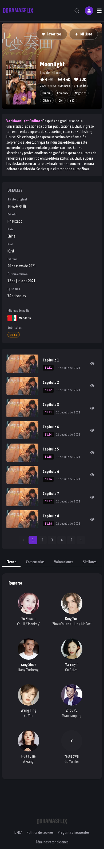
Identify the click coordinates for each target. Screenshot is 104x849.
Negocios (80, 93)
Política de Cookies (40, 832)
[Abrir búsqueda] (77, 10)
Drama (46, 93)
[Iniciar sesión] (89, 10)
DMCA (18, 832)
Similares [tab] (90, 562)
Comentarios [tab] (35, 562)
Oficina (46, 100)
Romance (63, 93)
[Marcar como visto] (92, 363)
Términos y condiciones (52, 842)
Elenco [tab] (11, 562)
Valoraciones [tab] (63, 562)
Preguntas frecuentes (74, 832)
